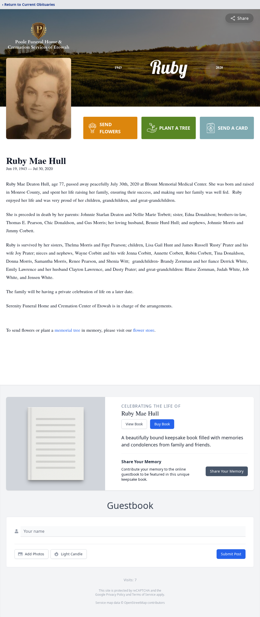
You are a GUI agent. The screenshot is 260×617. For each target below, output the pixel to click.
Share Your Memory (226, 471)
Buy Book (162, 424)
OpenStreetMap (135, 603)
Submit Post (231, 554)
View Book (134, 424)
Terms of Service (144, 594)
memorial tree (67, 330)
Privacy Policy (115, 594)
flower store (143, 330)
